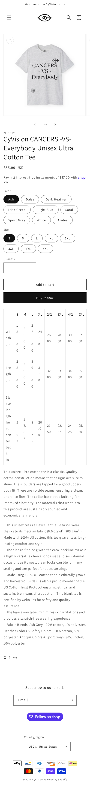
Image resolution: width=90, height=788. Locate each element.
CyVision (37, 779)
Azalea (62, 220)
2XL (67, 238)
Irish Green (17, 210)
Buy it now (45, 298)
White (41, 220)
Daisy (30, 199)
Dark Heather (56, 199)
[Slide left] (35, 124)
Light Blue (46, 210)
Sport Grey (16, 220)
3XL (11, 249)
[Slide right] (55, 124)
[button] (9, 17)
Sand (69, 210)
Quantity (9, 259)
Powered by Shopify (55, 779)
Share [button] (13, 657)
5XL (45, 249)
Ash (11, 199)
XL (51, 238)
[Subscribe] (71, 700)
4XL (28, 249)
